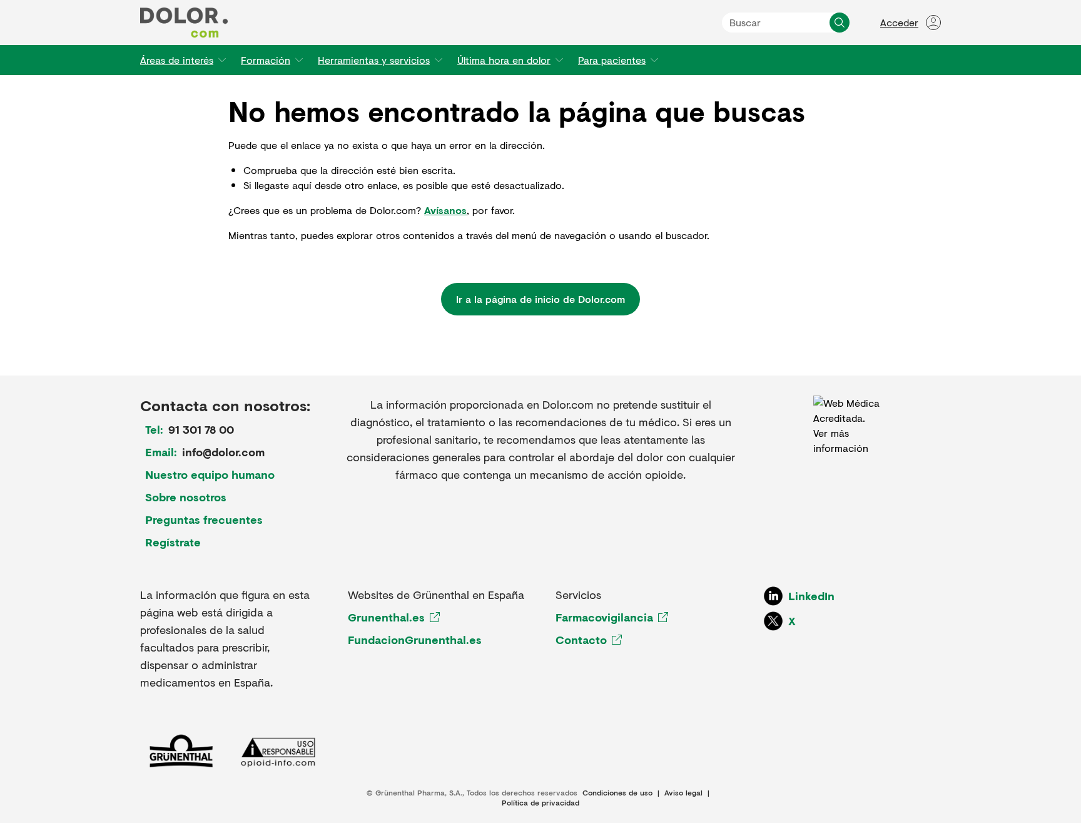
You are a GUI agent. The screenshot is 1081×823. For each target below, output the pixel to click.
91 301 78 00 (201, 429)
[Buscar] (840, 23)
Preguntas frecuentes (204, 519)
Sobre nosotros (185, 497)
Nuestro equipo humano (210, 474)
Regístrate (173, 542)
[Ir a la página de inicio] (184, 23)
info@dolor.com (223, 452)
